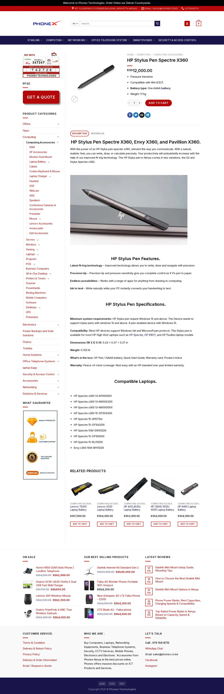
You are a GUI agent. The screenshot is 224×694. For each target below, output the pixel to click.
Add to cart (159, 103)
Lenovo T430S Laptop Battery (78, 508)
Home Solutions (32, 354)
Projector (31, 259)
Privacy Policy (31, 654)
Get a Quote (41, 97)
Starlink (33, 40)
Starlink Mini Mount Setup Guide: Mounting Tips (174, 569)
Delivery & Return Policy (37, 648)
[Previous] (70, 507)
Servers (30, 239)
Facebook (151, 660)
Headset (33, 181)
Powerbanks (33, 288)
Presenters (32, 317)
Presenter (34, 213)
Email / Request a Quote (37, 665)
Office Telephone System (109, 40)
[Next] (201, 507)
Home (130, 54)
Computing (54, 40)
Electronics (29, 324)
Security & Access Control (177, 40)
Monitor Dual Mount (40, 157)
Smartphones (142, 40)
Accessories (30, 380)
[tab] (79, 134)
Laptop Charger (38, 176)
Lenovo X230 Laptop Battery (105, 508)
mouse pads (36, 228)
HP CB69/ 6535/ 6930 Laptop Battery (162, 508)
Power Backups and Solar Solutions (38, 333)
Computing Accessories (40, 142)
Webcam (34, 190)
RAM (32, 147)
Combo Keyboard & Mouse (44, 171)
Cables (33, 166)
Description (79, 133)
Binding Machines (36, 292)
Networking (76, 40)
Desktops (31, 307)
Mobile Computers (36, 297)
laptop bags (30, 367)
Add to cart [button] (80, 524)
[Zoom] (74, 99)
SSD (31, 185)
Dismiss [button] (156, 3)
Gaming (30, 249)
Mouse (33, 218)
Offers (26, 124)
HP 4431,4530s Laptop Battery (132, 508)
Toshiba (27, 348)
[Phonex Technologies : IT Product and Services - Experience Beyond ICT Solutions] (44, 23)
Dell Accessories (38, 233)
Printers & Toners (36, 278)
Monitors (31, 244)
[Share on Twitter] (136, 115)
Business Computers (37, 268)
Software (31, 302)
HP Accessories (38, 152)
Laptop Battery (37, 161)
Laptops (30, 254)
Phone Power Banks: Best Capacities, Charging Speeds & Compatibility (178, 602)
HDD (31, 195)
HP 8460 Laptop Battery (187, 508)
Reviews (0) (97, 133)
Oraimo (27, 342)
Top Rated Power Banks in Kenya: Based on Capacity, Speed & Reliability (175, 614)
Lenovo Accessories (40, 223)
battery (166, 88)
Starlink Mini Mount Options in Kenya (176, 589)
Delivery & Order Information (40, 660)
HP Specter (136, 335)
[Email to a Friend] (142, 115)
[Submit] (157, 23)
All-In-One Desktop (36, 273)
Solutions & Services (35, 393)
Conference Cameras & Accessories (42, 207)
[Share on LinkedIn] (147, 115)
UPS (28, 312)
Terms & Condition (34, 642)
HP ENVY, (150, 335)
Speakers (34, 200)
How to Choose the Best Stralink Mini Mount (177, 580)
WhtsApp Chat (154, 648)
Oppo (26, 130)
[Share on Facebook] (130, 115)
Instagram (151, 665)
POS (28, 264)
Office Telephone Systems (39, 361)
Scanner (31, 283)
